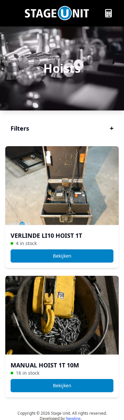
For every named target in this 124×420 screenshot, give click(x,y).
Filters (62, 128)
